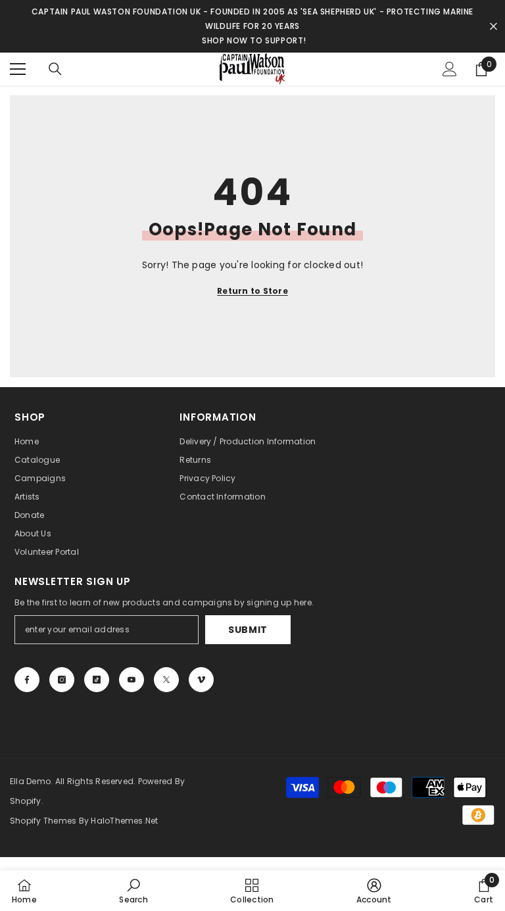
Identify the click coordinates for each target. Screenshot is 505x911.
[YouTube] (131, 679)
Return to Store (252, 290)
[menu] (18, 69)
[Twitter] (166, 679)
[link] (133, 890)
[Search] (55, 69)
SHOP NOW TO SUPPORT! (254, 40)
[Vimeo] (201, 679)
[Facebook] (26, 679)
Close (493, 27)
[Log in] (450, 69)
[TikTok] (96, 679)
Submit (248, 629)
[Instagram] (61, 679)
